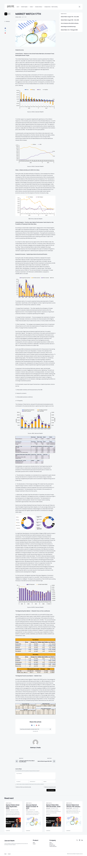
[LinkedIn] (82, 840)
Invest (34, 843)
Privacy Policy (52, 845)
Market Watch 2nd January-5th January (73, 805)
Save (34, 842)
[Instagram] (79, 840)
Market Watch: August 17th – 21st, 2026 (70, 16)
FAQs (50, 842)
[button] (79, 7)
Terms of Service (52, 846)
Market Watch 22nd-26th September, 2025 (13, 806)
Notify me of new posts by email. (50, 787)
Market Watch (9, 14)
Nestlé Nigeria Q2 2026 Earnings (68, 26)
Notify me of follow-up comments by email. (23, 787)
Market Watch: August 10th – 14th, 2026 (70, 19)
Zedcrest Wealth (9, 841)
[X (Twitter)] (77, 840)
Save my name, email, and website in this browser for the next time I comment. (30, 784)
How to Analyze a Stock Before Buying (69, 23)
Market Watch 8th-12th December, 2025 (53, 805)
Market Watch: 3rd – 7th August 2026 (69, 29)
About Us (51, 843)
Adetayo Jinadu (35, 747)
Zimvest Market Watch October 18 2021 (32, 806)
